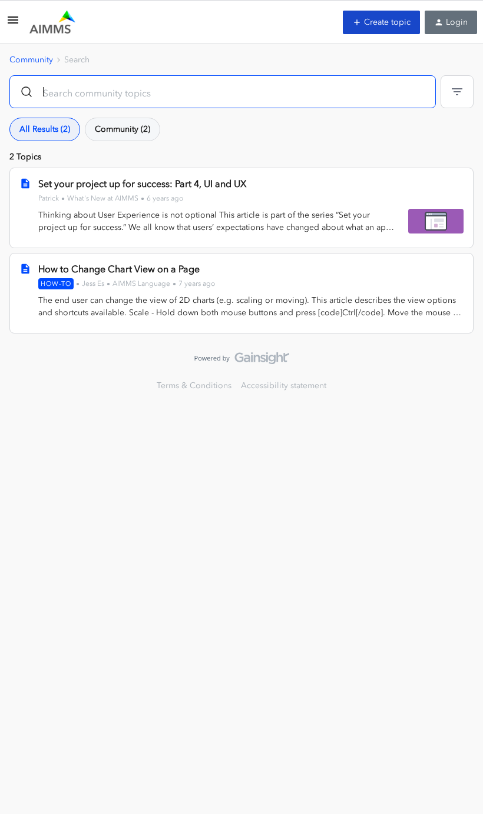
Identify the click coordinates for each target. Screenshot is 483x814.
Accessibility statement (283, 386)
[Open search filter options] (457, 91)
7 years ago (196, 283)
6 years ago (165, 198)
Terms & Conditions (194, 386)
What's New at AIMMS (102, 198)
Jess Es (93, 283)
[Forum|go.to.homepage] (52, 22)
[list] (110, 198)
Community (31, 60)
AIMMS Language (141, 283)
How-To (56, 284)
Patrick (48, 198)
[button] (13, 24)
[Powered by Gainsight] (241, 361)
